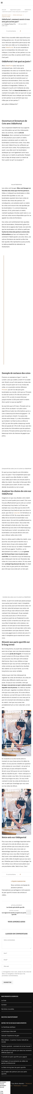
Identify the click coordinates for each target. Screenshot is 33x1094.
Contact (4, 1005)
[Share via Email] (26, 31)
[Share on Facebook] (23, 31)
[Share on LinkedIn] (25, 31)
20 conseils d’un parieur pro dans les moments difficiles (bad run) (16, 1051)
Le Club (3, 1000)
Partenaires (17, 1085)
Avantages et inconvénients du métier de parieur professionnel (14, 1062)
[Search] (31, 2)
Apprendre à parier (15, 9)
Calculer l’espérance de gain (10, 1035)
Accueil (4, 9)
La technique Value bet (8, 1031)
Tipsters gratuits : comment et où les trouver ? (16, 1046)
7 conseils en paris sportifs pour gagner (14, 1057)
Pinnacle (4, 389)
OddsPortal (9, 47)
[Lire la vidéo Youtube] (16, 111)
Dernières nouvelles (7, 1009)
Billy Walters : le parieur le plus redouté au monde (14, 1041)
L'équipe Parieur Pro (10, 24)
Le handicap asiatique (8, 1027)
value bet (17, 513)
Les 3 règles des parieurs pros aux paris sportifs (14, 1073)
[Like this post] (21, 31)
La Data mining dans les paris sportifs (13, 1067)
